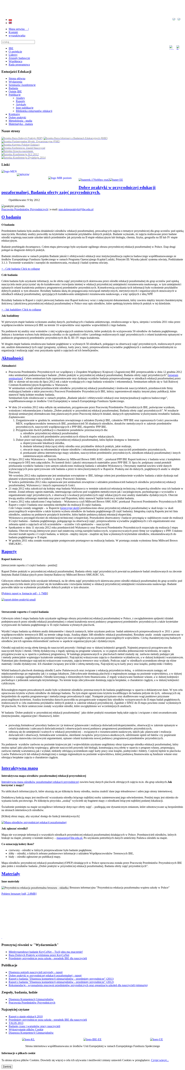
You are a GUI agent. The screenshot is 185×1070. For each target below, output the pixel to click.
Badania (13, 88)
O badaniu (11, 217)
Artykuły (21, 104)
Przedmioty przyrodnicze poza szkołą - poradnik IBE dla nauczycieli (48, 1019)
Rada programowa (19, 64)
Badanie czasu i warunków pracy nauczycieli (34, 1026)
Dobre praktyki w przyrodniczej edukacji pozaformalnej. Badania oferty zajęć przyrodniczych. (78, 190)
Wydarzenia (15, 81)
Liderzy (13, 54)
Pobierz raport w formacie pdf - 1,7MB (24, 593)
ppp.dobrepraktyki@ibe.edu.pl (76, 209)
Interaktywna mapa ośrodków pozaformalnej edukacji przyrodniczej (40, 781)
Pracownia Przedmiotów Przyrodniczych (24, 209)
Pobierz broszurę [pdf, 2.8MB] (18, 893)
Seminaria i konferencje (22, 84)
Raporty (20, 101)
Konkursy (14, 114)
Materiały (10, 873)
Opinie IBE (15, 91)
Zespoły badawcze (19, 58)
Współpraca (15, 61)
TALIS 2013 (16, 1022)
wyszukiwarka (17, 35)
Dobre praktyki (17, 117)
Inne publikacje (24, 107)
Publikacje (15, 94)
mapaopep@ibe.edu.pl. (70, 837)
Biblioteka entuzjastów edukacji (34, 110)
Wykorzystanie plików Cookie (26, 1029)
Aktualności (12, 358)
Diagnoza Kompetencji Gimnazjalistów (31, 1032)
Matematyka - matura (21, 123)
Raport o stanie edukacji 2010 (26, 1016)
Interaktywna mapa (19, 768)
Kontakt (13, 32)
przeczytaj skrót (70, 508)
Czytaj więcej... (160, 1060)
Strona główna (17, 78)
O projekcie (15, 51)
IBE (11, 48)
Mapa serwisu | (19, 29)
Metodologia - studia (20, 120)
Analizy (20, 97)
